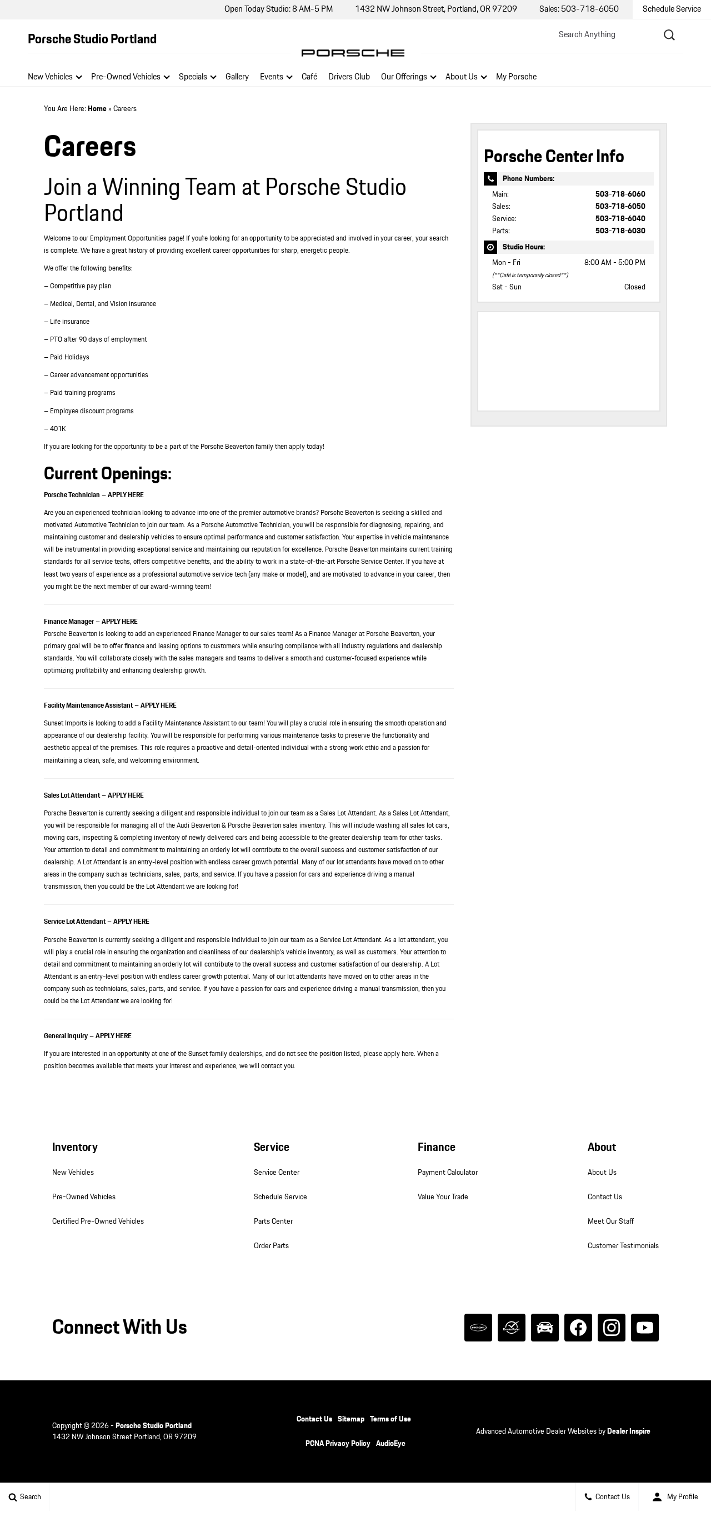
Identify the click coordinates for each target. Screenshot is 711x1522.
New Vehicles (50, 77)
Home (97, 108)
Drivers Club (349, 77)
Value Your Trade (443, 1197)
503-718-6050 (620, 206)
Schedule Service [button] (672, 9)
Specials (193, 77)
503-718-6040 (620, 218)
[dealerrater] (511, 1327)
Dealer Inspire (628, 1431)
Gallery (237, 77)
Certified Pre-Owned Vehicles (98, 1221)
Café (309, 77)
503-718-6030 (620, 231)
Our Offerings (404, 77)
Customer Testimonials (623, 1245)
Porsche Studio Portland (154, 1425)
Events (271, 77)
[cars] (478, 1327)
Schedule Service (280, 1197)
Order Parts (271, 1245)
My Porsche (516, 77)
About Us (461, 77)
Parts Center (273, 1221)
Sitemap (351, 1419)
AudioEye (390, 1443)
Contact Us (605, 1197)
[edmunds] (545, 1327)
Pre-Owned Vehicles (126, 77)
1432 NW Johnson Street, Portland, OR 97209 (436, 9)
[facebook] (578, 1327)
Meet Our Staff (611, 1221)
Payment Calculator (448, 1172)
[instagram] (611, 1327)
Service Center (276, 1172)
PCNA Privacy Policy (338, 1443)
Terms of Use (390, 1419)
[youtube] (645, 1327)
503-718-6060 (620, 194)
